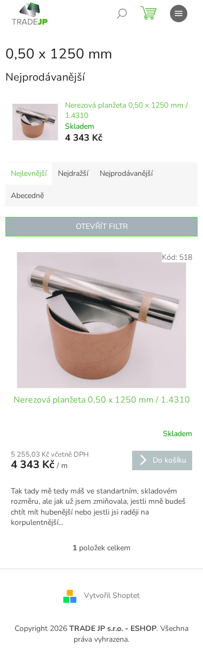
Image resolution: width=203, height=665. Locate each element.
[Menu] (178, 13)
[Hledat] (122, 13)
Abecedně (27, 195)
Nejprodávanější (126, 173)
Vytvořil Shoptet (112, 596)
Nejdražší (73, 173)
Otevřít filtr (102, 226)
